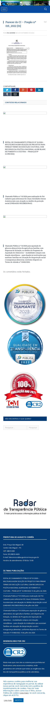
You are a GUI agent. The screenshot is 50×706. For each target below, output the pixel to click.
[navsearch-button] (45, 9)
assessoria (21, 665)
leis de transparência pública (14, 672)
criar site (19, 662)
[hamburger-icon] (4, 9)
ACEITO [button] (18, 700)
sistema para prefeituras (34, 662)
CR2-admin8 (11, 33)
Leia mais (24, 693)
